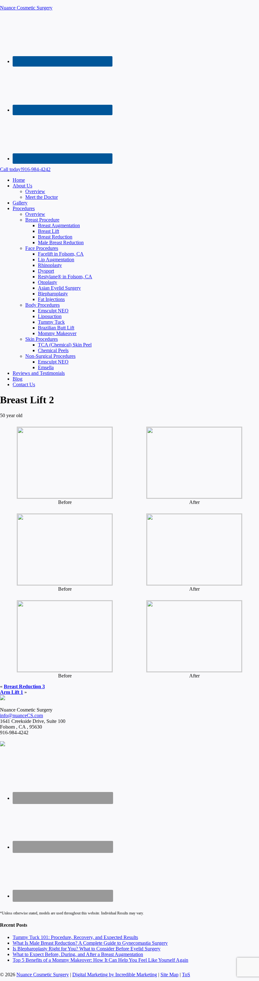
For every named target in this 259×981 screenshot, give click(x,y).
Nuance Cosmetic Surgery (26, 7)
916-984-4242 (25, 169)
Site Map (169, 974)
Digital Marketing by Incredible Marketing (114, 974)
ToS (186, 974)
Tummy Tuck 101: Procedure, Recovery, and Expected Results (75, 937)
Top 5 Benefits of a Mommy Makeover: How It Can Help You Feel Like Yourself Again (100, 960)
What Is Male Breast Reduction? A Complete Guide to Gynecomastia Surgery (90, 943)
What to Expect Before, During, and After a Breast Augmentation (78, 954)
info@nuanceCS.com (21, 715)
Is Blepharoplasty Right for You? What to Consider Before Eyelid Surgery (86, 948)
